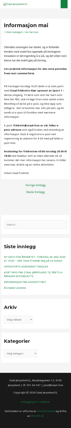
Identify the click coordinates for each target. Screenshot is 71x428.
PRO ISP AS (37, 416)
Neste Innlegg (35, 192)
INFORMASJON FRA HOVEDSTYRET (25, 282)
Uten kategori (14, 32)
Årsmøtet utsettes (15, 287)
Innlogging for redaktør (35, 401)
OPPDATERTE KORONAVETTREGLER (26, 266)
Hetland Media (46, 411)
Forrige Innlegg (35, 185)
